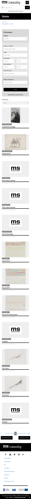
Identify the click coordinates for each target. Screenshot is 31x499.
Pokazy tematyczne (9, 79)
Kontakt (6, 478)
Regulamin (6, 474)
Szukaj (27, 7)
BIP (5, 464)
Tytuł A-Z (5, 102)
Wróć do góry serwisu (9, 481)
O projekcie (6, 468)
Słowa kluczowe (8, 70)
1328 (28, 433)
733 (11, 433)
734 (13, 433)
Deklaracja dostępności (9, 471)
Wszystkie (6, 38)
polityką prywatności (20, 497)
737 (20, 433)
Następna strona (24, 437)
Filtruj (15, 89)
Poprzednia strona (6, 437)
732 (8, 433)
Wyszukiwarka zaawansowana (15, 11)
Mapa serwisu (7, 461)
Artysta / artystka (8, 46)
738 (23, 433)
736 (18, 433)
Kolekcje (6, 36)
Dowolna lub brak (8, 82)
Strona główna (5, 24)
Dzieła (11, 24)
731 (6, 433)
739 (25, 433)
